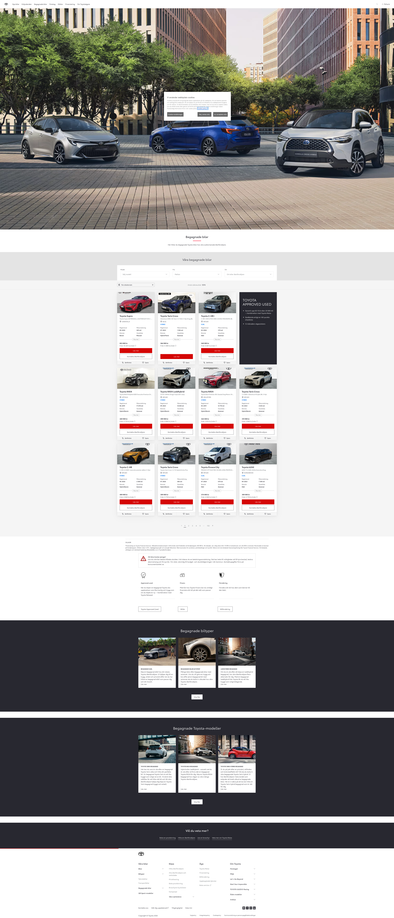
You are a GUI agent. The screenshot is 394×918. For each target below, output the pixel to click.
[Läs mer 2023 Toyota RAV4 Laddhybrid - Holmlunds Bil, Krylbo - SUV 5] (176, 378)
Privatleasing (174, 879)
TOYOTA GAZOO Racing (239, 889)
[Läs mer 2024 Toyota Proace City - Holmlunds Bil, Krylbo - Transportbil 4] (217, 453)
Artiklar (233, 899)
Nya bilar (15, 4)
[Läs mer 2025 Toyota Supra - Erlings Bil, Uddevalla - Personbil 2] (136, 302)
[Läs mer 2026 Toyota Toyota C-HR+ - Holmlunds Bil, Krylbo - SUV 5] (217, 302)
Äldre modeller (236, 894)
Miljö (232, 874)
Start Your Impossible (238, 884)
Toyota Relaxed (147, 595)
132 (208, 525)
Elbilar (60, 4)
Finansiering (70, 4)
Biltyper (141, 874)
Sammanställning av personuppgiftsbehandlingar (240, 915)
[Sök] (377, 4)
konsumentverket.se (156, 564)
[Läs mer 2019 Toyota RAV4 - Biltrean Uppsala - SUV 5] (136, 378)
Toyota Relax (204, 868)
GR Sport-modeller (145, 893)
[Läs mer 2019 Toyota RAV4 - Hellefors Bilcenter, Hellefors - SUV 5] (217, 378)
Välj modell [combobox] (127, 274)
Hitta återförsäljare (176, 868)
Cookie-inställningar (175, 114)
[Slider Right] (153, 302)
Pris (174, 269)
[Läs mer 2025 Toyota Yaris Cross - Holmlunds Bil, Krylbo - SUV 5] (176, 453)
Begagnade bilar (40, 4)
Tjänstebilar (142, 879)
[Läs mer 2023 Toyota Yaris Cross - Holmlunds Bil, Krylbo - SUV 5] (258, 378)
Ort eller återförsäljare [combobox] (235, 274)
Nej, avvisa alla (204, 114)
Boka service (205, 885)
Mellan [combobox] (177, 274)
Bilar (140, 868)
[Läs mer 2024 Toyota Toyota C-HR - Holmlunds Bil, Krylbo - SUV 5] (136, 453)
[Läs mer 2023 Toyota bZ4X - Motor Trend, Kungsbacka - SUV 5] (258, 453)
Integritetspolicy (204, 915)
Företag (52, 4)
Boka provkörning (176, 883)
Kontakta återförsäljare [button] (136, 356)
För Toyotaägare (83, 4)
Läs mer (136, 350)
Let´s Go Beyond (236, 879)
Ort (226, 269)
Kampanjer (173, 891)
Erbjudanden (27, 4)
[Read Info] (135, 346)
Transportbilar (143, 883)
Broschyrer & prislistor (177, 887)
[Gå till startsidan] (6, 4)
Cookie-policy (202, 108)
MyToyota (387, 4)
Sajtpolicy (193, 915)
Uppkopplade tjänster (207, 881)
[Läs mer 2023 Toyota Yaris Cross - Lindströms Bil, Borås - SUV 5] (176, 302)
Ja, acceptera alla (220, 114)
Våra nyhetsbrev (175, 896)
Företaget (234, 868)
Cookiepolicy (217, 915)
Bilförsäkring (204, 877)
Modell (122, 269)
